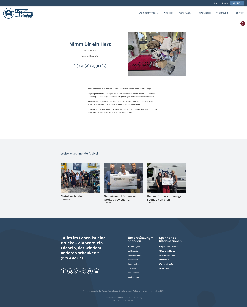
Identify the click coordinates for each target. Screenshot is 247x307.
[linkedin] (104, 66)
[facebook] (76, 66)
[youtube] (98, 66)
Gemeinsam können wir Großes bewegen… (120, 197)
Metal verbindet (72, 196)
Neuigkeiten (94, 56)
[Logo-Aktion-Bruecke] (18, 8)
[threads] (92, 66)
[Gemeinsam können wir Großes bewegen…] (123, 164)
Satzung (138, 298)
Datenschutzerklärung (124, 298)
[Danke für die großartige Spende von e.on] (166, 164)
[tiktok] (87, 66)
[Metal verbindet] (80, 164)
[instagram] (81, 66)
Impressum (109, 298)
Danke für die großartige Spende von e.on (164, 197)
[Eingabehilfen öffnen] (242, 23)
